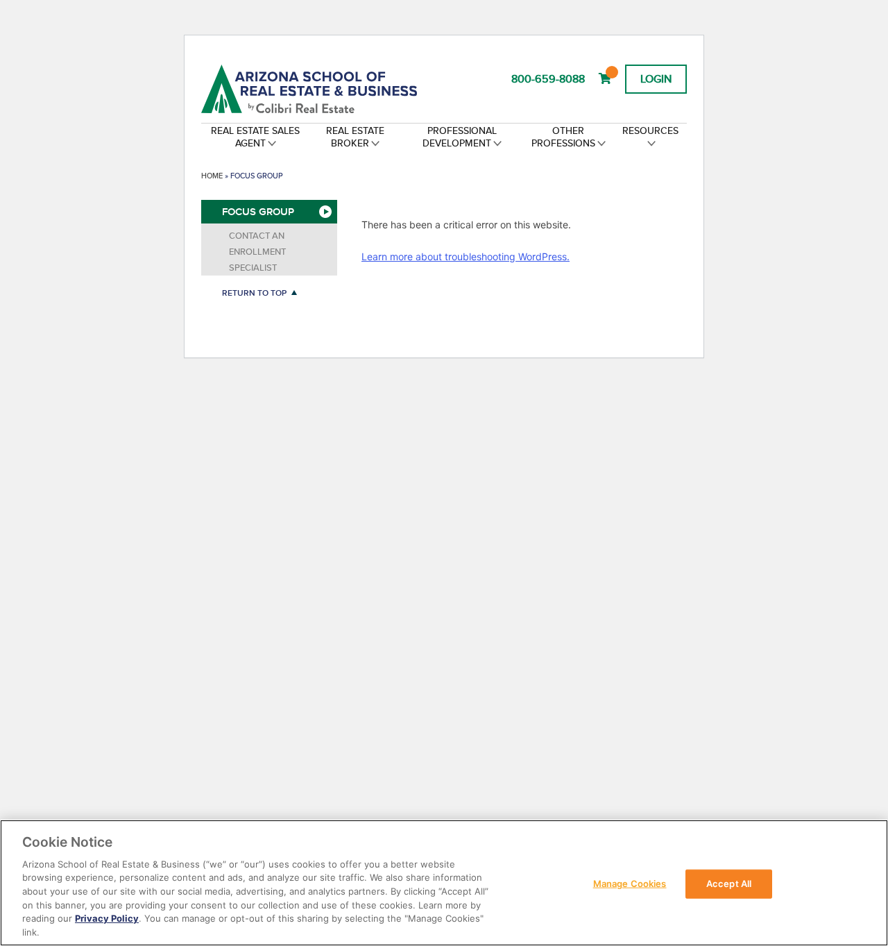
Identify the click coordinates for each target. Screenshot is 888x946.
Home (212, 175)
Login (656, 79)
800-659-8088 (548, 79)
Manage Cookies (630, 883)
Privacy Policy (107, 918)
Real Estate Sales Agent (255, 137)
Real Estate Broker (355, 137)
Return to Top (254, 292)
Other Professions (563, 137)
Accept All (728, 883)
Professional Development (459, 137)
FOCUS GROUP (258, 211)
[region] (444, 883)
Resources (650, 130)
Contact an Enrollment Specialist (257, 251)
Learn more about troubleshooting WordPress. (465, 256)
